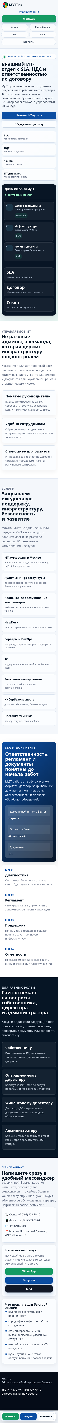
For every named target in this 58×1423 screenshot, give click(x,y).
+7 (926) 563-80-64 (29, 1220)
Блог (42, 34)
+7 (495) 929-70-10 (29, 11)
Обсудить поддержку (29, 124)
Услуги (14, 27)
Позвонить (46, 1416)
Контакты (28, 41)
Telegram (29, 1280)
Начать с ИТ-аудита (29, 115)
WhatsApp (29, 18)
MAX (29, 1289)
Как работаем (42, 27)
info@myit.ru (18, 1225)
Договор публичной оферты (20, 1393)
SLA (15, 34)
